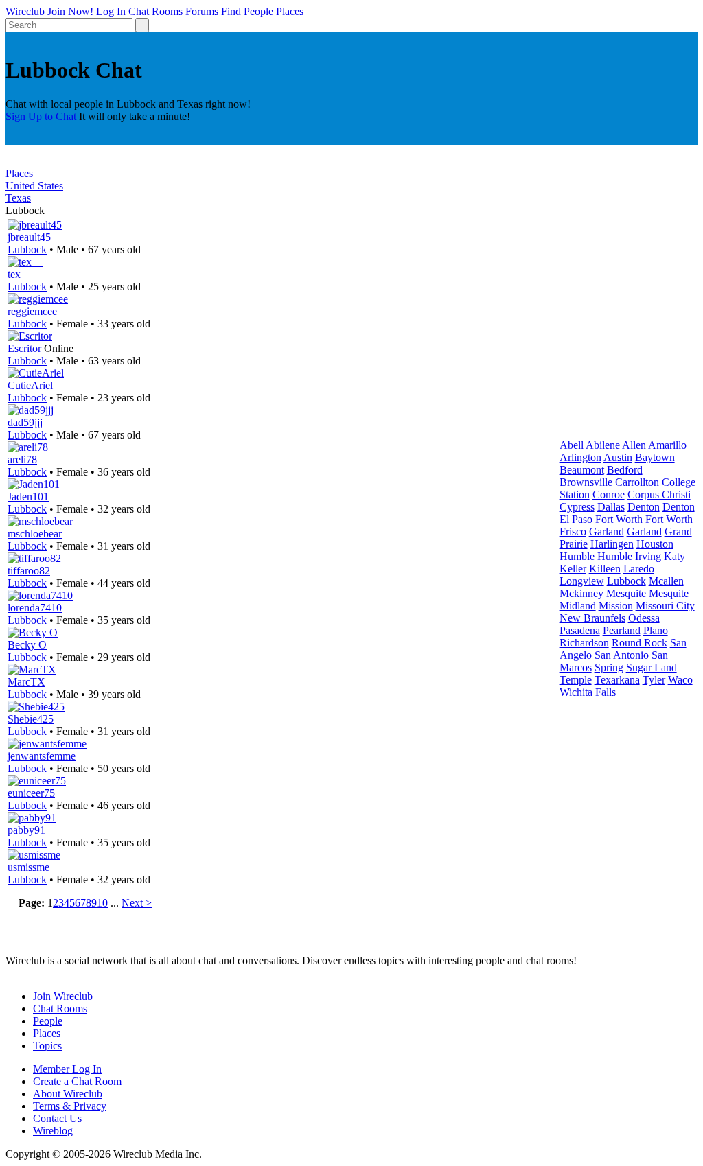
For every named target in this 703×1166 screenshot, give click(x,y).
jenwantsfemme (42, 756)
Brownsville (586, 482)
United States (34, 185)
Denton (643, 507)
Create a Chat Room (77, 1081)
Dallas (611, 507)
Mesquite (626, 593)
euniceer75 (31, 793)
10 (102, 903)
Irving (648, 556)
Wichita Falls (588, 692)
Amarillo (667, 445)
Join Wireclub (63, 996)
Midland (578, 605)
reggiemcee (32, 311)
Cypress (577, 507)
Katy (674, 556)
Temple (576, 680)
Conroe (608, 494)
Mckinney (581, 593)
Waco (680, 680)
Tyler (654, 680)
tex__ (20, 274)
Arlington (580, 457)
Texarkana (617, 680)
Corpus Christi (659, 494)
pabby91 (26, 830)
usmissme (28, 867)
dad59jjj (25, 422)
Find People (247, 11)
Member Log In (67, 1069)
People (47, 1021)
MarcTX (26, 682)
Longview (582, 581)
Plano (655, 630)
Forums (201, 11)
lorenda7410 (35, 608)
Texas (18, 198)
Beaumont (582, 470)
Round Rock (639, 643)
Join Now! (70, 11)
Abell (572, 445)
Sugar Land (651, 667)
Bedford (625, 470)
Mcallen (666, 581)
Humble (577, 556)
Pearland (622, 630)
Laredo (638, 568)
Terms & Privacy (69, 1106)
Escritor (24, 348)
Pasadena (580, 630)
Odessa (644, 618)
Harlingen (612, 544)
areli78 (22, 459)
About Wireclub (67, 1093)
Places (289, 11)
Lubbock (27, 249)
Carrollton (637, 482)
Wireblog (53, 1130)
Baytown (655, 457)
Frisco (573, 531)
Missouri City (665, 605)
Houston (654, 544)
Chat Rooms (155, 11)
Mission (616, 605)
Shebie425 (31, 719)
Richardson (584, 643)
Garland (606, 531)
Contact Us (57, 1118)
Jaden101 (28, 496)
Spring (609, 667)
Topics (47, 1045)
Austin (617, 457)
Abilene (603, 445)
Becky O (27, 645)
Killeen (605, 568)
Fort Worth (619, 519)
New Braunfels (592, 618)
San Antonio (622, 655)
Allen (634, 445)
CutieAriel (30, 385)
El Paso (576, 519)
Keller (573, 568)
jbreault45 (29, 237)
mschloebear (35, 533)
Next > (137, 903)
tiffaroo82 (29, 570)
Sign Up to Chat (40, 116)
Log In (111, 11)
